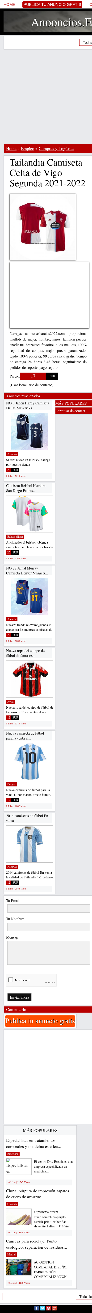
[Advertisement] (46, 97)
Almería (11, 619)
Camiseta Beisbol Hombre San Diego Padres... (25, 488)
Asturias (12, 454)
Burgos (11, 784)
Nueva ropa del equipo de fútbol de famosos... (25, 653)
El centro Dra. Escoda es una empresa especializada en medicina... (53, 1166)
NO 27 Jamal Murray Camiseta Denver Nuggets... (27, 570)
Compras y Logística (56, 148)
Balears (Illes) (15, 536)
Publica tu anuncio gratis (52, 4)
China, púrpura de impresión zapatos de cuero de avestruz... (37, 1194)
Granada (12, 1204)
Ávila (10, 701)
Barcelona (12, 1153)
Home (9, 4)
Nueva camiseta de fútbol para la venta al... (25, 736)
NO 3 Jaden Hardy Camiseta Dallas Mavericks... (27, 405)
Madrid (11, 1254)
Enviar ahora (19, 997)
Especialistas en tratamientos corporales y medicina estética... (33, 1143)
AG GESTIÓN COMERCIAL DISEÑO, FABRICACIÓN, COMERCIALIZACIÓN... (51, 1269)
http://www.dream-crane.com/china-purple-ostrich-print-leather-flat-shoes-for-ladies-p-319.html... (53, 1219)
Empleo (27, 148)
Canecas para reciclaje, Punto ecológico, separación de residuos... (36, 1244)
